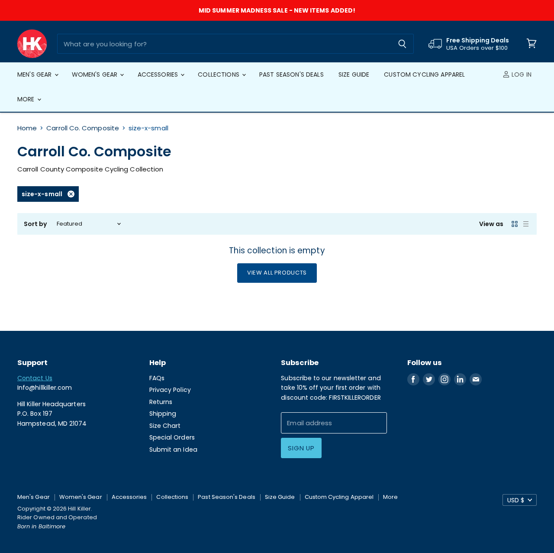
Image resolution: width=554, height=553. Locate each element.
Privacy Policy (170, 389)
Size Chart (165, 425)
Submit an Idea (173, 449)
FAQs (156, 378)
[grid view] (514, 224)
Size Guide (353, 74)
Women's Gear (95, 74)
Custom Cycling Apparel (424, 74)
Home (27, 128)
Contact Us (34, 378)
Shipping (163, 413)
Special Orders (172, 437)
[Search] (402, 44)
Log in (520, 74)
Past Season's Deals (291, 74)
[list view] (526, 224)
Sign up (301, 448)
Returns (161, 402)
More (26, 99)
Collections (219, 74)
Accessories (159, 74)
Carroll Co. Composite (82, 128)
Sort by (36, 223)
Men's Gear (35, 74)
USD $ (515, 500)
